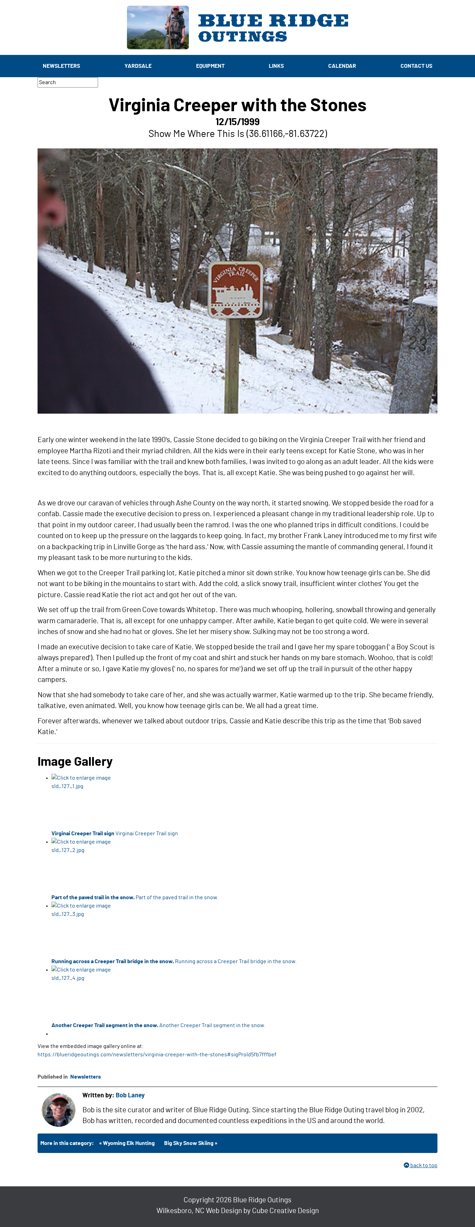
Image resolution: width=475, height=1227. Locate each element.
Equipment (210, 66)
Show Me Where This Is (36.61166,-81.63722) (237, 134)
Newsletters (61, 66)
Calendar (342, 66)
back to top (423, 1165)
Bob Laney (130, 1095)
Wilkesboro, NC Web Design (199, 1210)
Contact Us (416, 66)
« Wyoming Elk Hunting (127, 1143)
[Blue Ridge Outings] (237, 27)
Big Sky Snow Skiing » (190, 1143)
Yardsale (138, 66)
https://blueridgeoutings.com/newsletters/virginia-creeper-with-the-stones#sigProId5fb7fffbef (157, 1054)
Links (276, 66)
